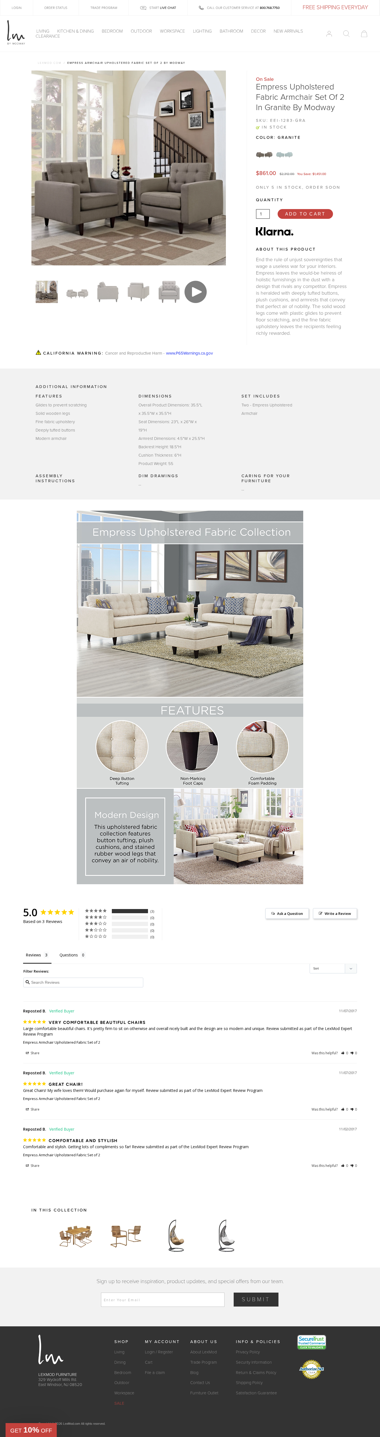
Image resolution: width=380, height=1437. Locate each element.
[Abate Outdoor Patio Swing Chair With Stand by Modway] (176, 1235)
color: (278, 137)
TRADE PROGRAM (103, 8)
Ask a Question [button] (290, 913)
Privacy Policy (248, 1351)
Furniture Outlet (204, 1392)
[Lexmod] (16, 32)
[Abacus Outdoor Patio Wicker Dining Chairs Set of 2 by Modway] (126, 1235)
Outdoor (142, 31)
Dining (119, 1362)
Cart (148, 1362)
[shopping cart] (364, 34)
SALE (119, 1403)
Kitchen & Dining (76, 31)
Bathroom (232, 31)
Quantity (269, 199)
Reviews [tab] (33, 955)
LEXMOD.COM (49, 63)
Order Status (55, 8)
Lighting (203, 31)
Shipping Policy (249, 1382)
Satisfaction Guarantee (256, 1392)
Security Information (254, 1362)
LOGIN (16, 8)
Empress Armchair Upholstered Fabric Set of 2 (61, 1042)
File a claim (155, 1372)
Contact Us (200, 1382)
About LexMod (203, 1351)
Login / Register (159, 1351)
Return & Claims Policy (256, 1372)
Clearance (48, 36)
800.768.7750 (270, 8)
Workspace (173, 31)
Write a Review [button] (338, 913)
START (162, 8)
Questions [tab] (69, 955)
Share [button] (35, 1053)
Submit (256, 1299)
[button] (344, 1053)
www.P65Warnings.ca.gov (189, 353)
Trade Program (203, 1362)
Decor (259, 31)
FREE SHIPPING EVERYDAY (335, 7)
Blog (194, 1372)
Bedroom (113, 31)
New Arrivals (288, 31)
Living (43, 31)
